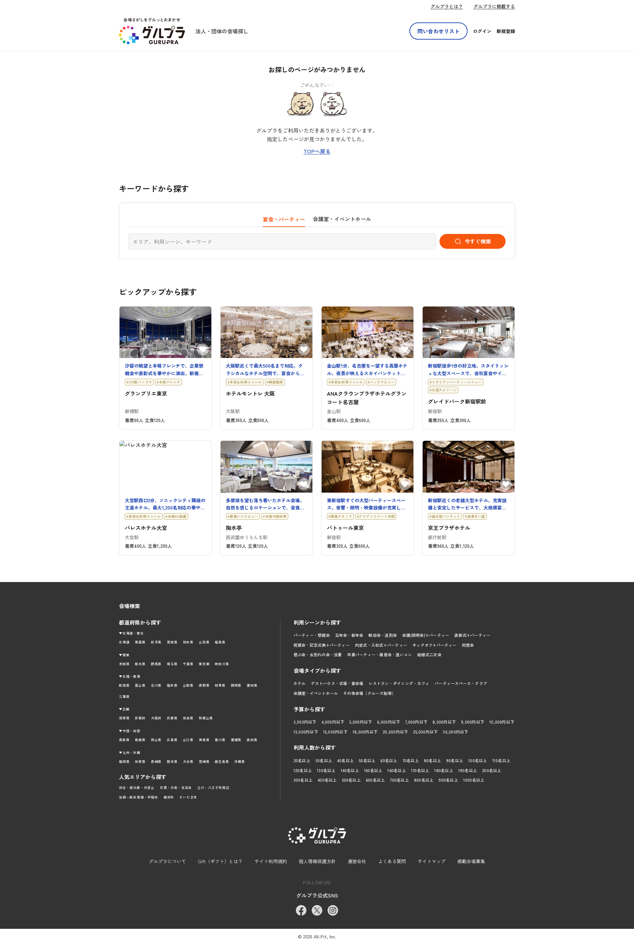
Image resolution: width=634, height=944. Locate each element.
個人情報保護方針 (317, 861)
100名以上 (477, 760)
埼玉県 (172, 663)
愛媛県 (236, 739)
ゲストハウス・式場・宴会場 (337, 683)
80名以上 (432, 760)
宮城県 (172, 641)
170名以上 (420, 770)
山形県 (204, 641)
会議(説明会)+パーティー (425, 635)
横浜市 (168, 797)
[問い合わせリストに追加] (203, 349)
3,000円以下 (305, 722)
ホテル (300, 683)
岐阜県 (220, 685)
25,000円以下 (425, 731)
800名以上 (423, 780)
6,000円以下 (388, 722)
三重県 (124, 696)
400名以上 (327, 780)
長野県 (204, 685)
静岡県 (236, 685)
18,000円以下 (365, 731)
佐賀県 (140, 761)
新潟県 (124, 685)
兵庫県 (172, 717)
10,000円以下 (501, 722)
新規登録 (506, 31)
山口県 (188, 739)
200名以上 (491, 770)
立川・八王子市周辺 (213, 787)
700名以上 (399, 780)
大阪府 (156, 717)
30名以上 (323, 760)
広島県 (172, 739)
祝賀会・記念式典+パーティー (322, 645)
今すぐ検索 (478, 241)
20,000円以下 (395, 731)
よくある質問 (392, 861)
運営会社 (357, 861)
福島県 (220, 641)
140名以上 (350, 770)
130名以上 (326, 770)
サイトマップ (431, 861)
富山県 (140, 685)
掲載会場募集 (471, 861)
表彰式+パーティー (472, 635)
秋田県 (188, 641)
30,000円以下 (455, 731)
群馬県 (156, 663)
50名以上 (367, 760)
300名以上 (303, 780)
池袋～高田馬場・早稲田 (138, 797)
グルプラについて (167, 861)
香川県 (220, 739)
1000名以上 (473, 780)
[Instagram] (333, 910)
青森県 (140, 641)
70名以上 (411, 760)
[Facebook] (301, 910)
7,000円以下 (416, 722)
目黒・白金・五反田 (176, 787)
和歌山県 (206, 717)
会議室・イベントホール (316, 693)
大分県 (188, 761)
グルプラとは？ (447, 6)
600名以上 (375, 780)
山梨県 (188, 685)
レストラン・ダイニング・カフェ (399, 683)
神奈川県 (222, 663)
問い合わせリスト (438, 31)
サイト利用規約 (271, 861)
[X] (317, 910)
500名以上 (351, 780)
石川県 (156, 685)
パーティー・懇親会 (312, 635)
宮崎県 (204, 761)
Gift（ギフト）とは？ (220, 861)
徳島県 (204, 739)
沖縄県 (239, 761)
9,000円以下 (472, 722)
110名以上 (501, 760)
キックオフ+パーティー (434, 645)
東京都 (204, 663)
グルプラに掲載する (494, 6)
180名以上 (443, 770)
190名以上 (467, 770)
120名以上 (303, 770)
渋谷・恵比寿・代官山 (137, 787)
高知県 (252, 739)
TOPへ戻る (317, 151)
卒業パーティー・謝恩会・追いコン (379, 654)
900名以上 (448, 780)
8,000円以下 (444, 722)
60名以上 (388, 760)
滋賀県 (124, 717)
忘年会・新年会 (349, 635)
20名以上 (302, 760)
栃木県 (140, 663)
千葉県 (188, 663)
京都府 (140, 717)
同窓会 (468, 645)
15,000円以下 (335, 731)
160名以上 (396, 770)
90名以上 (454, 760)
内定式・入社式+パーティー (381, 645)
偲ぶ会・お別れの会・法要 (318, 654)
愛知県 (252, 685)
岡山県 (156, 739)
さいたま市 (188, 797)
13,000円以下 (306, 731)
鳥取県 (124, 739)
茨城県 (124, 663)
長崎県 (156, 761)
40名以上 (345, 760)
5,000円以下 (360, 722)
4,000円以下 (333, 722)
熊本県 (172, 761)
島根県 (140, 739)
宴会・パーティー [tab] (284, 219)
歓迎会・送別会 (383, 635)
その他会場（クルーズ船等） (369, 693)
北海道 (124, 641)
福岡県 (124, 761)
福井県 (172, 685)
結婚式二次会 (429, 654)
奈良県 (188, 717)
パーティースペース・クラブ (461, 683)
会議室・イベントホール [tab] (342, 219)
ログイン (482, 31)
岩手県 (156, 641)
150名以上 (373, 770)
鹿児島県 (222, 761)
